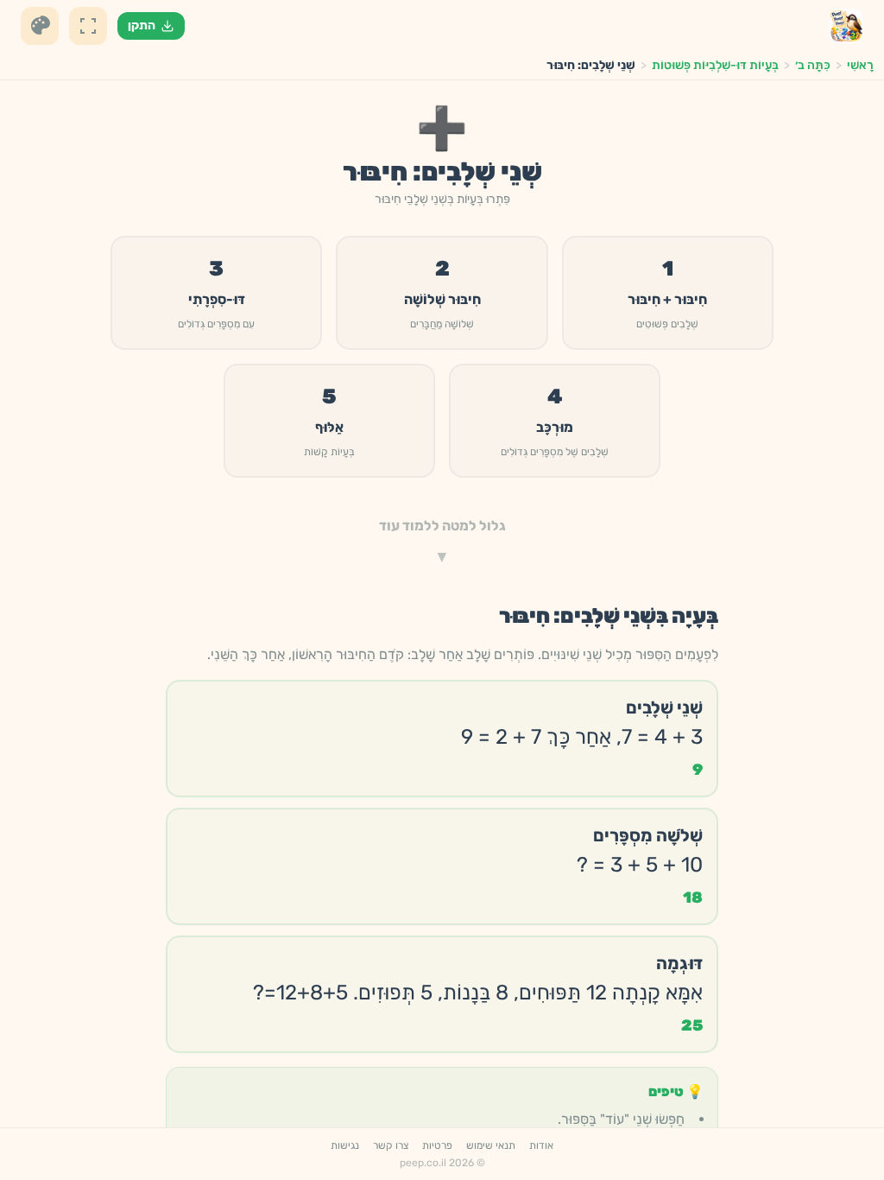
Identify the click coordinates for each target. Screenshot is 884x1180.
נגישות (345, 1145)
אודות (541, 1145)
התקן (141, 25)
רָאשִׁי (860, 65)
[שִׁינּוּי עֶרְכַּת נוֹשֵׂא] (40, 26)
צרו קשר (390, 1145)
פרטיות (437, 1145)
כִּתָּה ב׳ (812, 65)
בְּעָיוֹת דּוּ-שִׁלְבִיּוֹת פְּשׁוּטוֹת (715, 65)
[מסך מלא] (88, 26)
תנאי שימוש (490, 1145)
